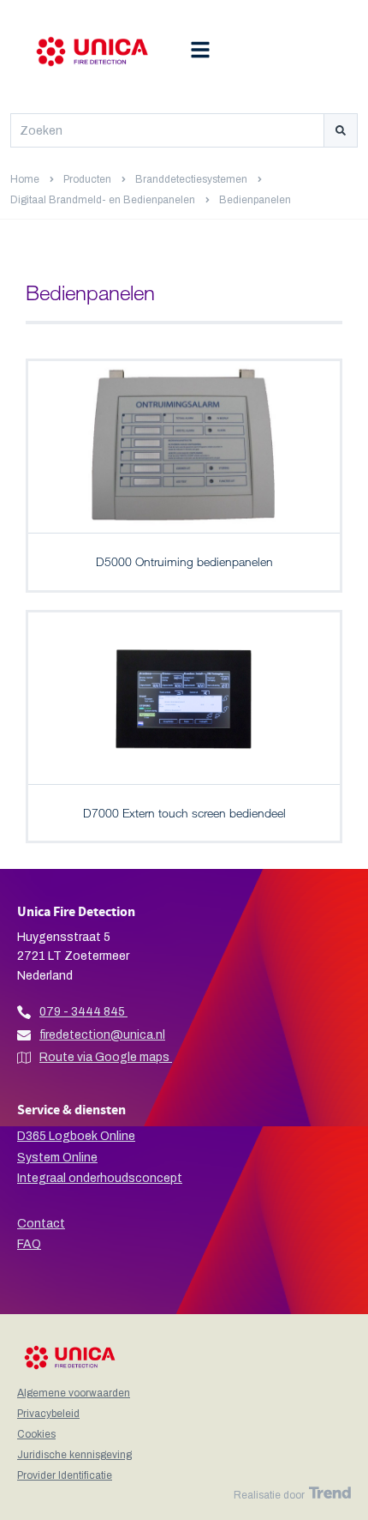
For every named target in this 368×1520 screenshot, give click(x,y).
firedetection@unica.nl (102, 1034)
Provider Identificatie (64, 1475)
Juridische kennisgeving (74, 1455)
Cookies (36, 1434)
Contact (41, 1223)
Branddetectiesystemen (191, 179)
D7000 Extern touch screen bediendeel (184, 812)
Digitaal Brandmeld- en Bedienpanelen (102, 200)
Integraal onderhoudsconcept (99, 1178)
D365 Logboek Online (76, 1136)
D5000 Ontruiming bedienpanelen (184, 561)
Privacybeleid (48, 1414)
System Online (57, 1157)
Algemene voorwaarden (73, 1393)
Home (24, 179)
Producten (87, 179)
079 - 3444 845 (82, 1011)
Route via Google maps (105, 1057)
